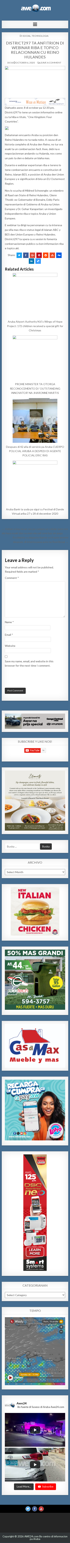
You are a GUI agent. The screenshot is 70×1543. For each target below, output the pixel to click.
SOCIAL (27, 35)
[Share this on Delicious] (38, 261)
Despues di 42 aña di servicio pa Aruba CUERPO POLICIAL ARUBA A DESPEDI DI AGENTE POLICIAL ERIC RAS (35, 451)
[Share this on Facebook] (26, 255)
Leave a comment (50, 62)
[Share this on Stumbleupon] (52, 255)
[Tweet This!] (19, 255)
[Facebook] (34, 1508)
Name (9, 622)
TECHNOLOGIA (40, 35)
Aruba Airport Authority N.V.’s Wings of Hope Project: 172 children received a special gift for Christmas (35, 326)
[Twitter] (28, 1508)
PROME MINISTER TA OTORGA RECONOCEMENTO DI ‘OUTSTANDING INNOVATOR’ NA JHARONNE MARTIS (35, 388)
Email (9, 634)
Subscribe (47, 1486)
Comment (12, 577)
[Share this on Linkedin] (31, 261)
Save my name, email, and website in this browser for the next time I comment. (29, 663)
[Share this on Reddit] (45, 255)
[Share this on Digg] (59, 255)
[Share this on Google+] (32, 255)
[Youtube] (41, 1508)
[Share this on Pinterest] (39, 255)
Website (10, 645)
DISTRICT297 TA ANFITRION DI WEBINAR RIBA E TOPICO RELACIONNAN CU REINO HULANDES (35, 50)
